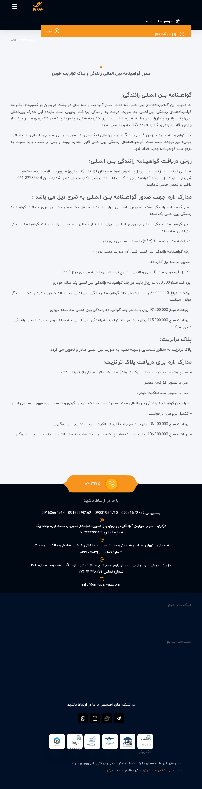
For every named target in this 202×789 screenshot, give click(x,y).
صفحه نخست (180, 648)
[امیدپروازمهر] (33, 7)
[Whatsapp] (83, 718)
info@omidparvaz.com (101, 584)
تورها (187, 654)
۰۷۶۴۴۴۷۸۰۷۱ (90, 571)
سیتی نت (108, 770)
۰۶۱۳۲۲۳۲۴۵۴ (90, 532)
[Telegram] (119, 718)
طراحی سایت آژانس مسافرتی (164, 770)
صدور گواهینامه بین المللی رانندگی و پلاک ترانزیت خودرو (146, 625)
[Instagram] (95, 718)
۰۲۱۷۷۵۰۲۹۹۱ (90, 552)
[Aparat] (107, 718)
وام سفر (184, 618)
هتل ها (185, 661)
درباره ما (184, 611)
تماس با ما (182, 668)
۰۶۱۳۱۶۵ (93, 483)
